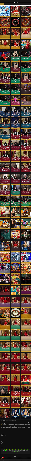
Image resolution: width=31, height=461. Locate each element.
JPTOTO (1, 424)
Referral (16, 433)
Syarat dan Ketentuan (2, 434)
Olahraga (2, 441)
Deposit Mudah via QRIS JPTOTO (3, 435)
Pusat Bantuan (2, 433)
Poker (1, 444)
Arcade (1, 443)
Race (1, 440)
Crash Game (2, 442)
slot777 (26, 427)
